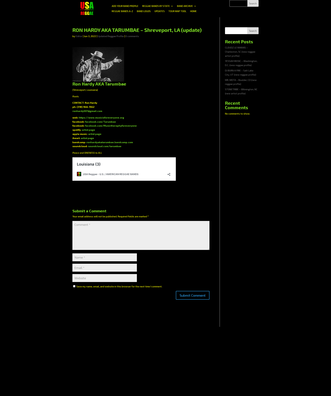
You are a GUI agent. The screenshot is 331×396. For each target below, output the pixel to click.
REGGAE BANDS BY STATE (156, 6)
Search (253, 30)
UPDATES (159, 11)
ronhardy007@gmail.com (87, 111)
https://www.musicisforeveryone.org (101, 117)
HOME (193, 11)
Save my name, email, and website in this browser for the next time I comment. (119, 286)
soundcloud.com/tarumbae (104, 146)
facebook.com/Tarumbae (100, 121)
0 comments (132, 36)
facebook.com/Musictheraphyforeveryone (111, 125)
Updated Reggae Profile (111, 36)
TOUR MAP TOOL (177, 11)
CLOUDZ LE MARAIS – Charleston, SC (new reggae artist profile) (240, 51)
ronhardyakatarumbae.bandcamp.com (109, 142)
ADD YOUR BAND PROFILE (125, 6)
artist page (88, 129)
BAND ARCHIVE (185, 6)
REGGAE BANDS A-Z (122, 11)
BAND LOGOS (144, 11)
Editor (79, 36)
